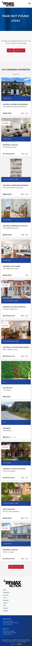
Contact (5, 608)
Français (5, 610)
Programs (6, 600)
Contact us (20, 50)
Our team (5, 595)
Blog (4, 605)
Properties (6, 592)
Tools (5, 597)
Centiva (18, 644)
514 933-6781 (8, 624)
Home (10, 50)
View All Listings (16, 566)
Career (5, 603)
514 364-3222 (8, 634)
